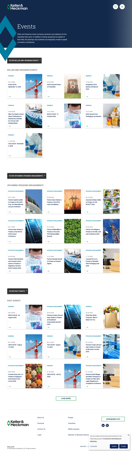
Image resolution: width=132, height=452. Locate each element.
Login (39, 435)
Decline (114, 446)
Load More (66, 398)
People (70, 418)
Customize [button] (93, 446)
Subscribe (83, 446)
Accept (123, 446)
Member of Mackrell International (80, 435)
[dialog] (109, 442)
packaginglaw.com (113, 419)
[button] (115, 6)
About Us (40, 418)
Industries (71, 423)
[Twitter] (107, 425)
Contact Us (41, 429)
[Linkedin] (103, 425)
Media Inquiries (73, 429)
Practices (40, 423)
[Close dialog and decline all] (128, 435)
